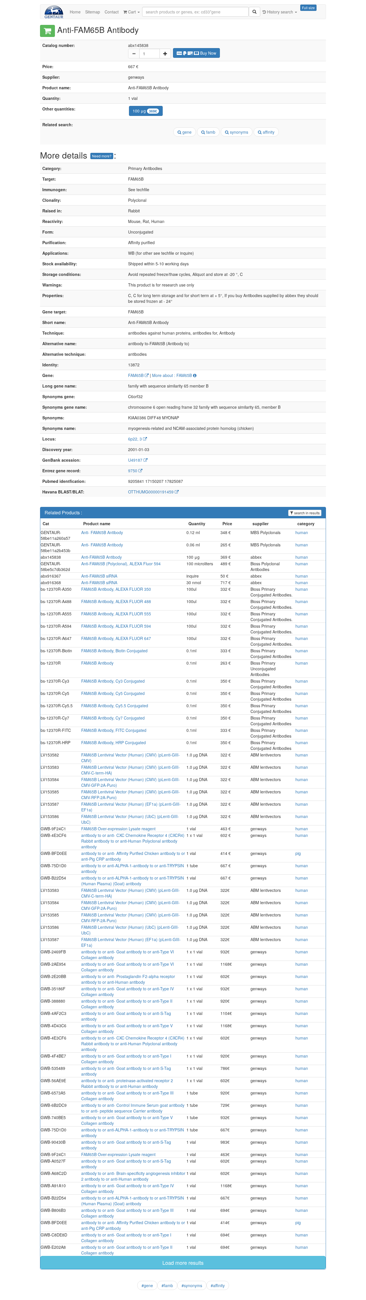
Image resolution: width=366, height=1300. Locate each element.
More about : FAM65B (172, 375)
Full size (308, 7)
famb (210, 132)
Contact (112, 12)
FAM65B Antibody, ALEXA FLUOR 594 (116, 626)
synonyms (238, 132)
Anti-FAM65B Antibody (101, 557)
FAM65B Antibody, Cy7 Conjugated (113, 718)
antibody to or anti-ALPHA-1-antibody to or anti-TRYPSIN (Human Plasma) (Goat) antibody (132, 880)
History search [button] (280, 12)
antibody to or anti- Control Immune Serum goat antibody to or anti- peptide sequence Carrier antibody (132, 1108)
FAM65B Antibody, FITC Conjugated (113, 730)
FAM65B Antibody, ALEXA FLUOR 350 (116, 589)
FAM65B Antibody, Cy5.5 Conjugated (114, 705)
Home (75, 12)
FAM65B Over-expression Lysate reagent (118, 828)
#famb (167, 1285)
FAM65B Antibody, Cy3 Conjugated (113, 681)
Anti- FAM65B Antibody (102, 532)
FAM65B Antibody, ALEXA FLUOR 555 (116, 614)
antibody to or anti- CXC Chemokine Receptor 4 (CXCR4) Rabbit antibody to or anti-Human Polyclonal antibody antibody (132, 840)
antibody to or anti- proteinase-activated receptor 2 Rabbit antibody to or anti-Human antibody (127, 1083)
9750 (133, 470)
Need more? (102, 155)
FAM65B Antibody (97, 663)
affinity (268, 132)
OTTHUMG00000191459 (151, 492)
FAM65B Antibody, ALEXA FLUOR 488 (116, 601)
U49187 (136, 460)
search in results (306, 512)
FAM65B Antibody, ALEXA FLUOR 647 (116, 638)
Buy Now (207, 53)
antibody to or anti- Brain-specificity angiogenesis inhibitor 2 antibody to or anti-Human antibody (133, 1176)
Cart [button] (132, 12)
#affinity (218, 1285)
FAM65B (136, 375)
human (301, 532)
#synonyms (192, 1285)
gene (186, 132)
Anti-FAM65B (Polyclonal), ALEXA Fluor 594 (121, 563)
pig (298, 853)
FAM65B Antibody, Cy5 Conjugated (113, 693)
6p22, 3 (135, 439)
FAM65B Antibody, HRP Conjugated (113, 742)
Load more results (183, 1262)
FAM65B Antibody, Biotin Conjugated (114, 650)
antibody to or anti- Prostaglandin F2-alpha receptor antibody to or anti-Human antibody (128, 979)
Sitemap (92, 12)
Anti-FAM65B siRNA (99, 576)
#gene (147, 1285)
